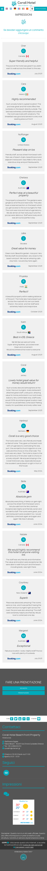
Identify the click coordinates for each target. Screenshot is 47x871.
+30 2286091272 (14, 746)
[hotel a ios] (23, 3)
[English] (6, 8)
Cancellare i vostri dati (24, 847)
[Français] (19, 8)
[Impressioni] (6, 795)
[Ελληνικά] (11, 8)
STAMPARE (34, 719)
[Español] (27, 8)
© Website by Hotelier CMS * (23, 852)
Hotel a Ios (6, 738)
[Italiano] (23, 8)
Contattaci (11, 726)
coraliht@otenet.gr (12, 748)
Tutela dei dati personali (32, 845)
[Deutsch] (15, 8)
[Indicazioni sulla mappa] (32, 9)
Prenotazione (40, 9)
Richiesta (23, 688)
